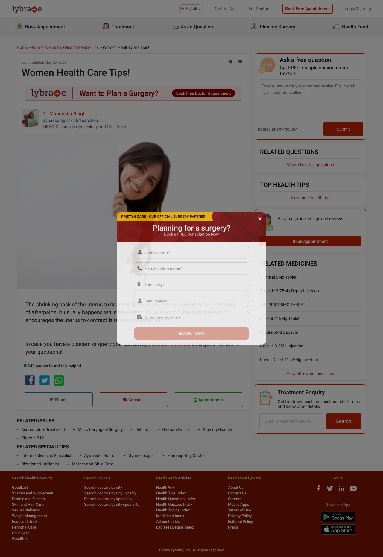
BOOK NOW (191, 344)
